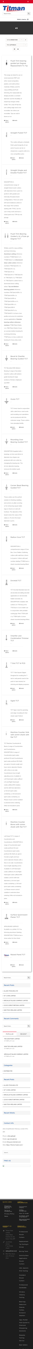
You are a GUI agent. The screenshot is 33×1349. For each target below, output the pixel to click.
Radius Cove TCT (18, 537)
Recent (23, 1034)
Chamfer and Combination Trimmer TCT (20, 638)
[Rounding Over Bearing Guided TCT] (7, 441)
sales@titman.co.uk (11, 1251)
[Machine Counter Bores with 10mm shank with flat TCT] (7, 824)
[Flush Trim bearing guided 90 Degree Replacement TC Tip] (7, 63)
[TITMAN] (14, 6)
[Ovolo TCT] (7, 401)
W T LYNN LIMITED (10, 996)
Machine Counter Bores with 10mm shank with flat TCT (19, 824)
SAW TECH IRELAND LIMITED (13, 1010)
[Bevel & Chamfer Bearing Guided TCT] (7, 358)
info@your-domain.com (14, 1142)
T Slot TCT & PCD (18, 663)
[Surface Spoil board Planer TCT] (7, 917)
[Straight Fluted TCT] (7, 135)
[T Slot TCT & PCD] (7, 665)
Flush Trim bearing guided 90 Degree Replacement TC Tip (19, 63)
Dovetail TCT (16, 580)
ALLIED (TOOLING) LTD (11, 991)
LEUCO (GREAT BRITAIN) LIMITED (14, 1005)
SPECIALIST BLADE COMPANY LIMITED (16, 1000)
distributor (8, 1071)
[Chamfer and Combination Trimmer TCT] (7, 638)
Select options (7, 121)
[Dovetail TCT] (7, 582)
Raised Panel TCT (18, 955)
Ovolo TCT (15, 399)
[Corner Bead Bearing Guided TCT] (7, 487)
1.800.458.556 (11, 1136)
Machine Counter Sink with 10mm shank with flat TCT (20, 734)
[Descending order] (25, 40)
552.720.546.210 (12, 1139)
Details (15, 120)
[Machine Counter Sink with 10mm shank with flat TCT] (7, 734)
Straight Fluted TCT (19, 133)
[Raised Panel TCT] (7, 956)
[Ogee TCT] (7, 702)
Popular (9, 1034)
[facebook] (3, 1)
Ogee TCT (15, 701)
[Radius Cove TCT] (7, 539)
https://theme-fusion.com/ (14, 1145)
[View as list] (18, 49)
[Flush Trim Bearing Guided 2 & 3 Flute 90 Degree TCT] (7, 236)
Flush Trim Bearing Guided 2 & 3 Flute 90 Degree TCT (20, 236)
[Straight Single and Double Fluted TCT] (7, 172)
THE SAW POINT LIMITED (12, 1039)
